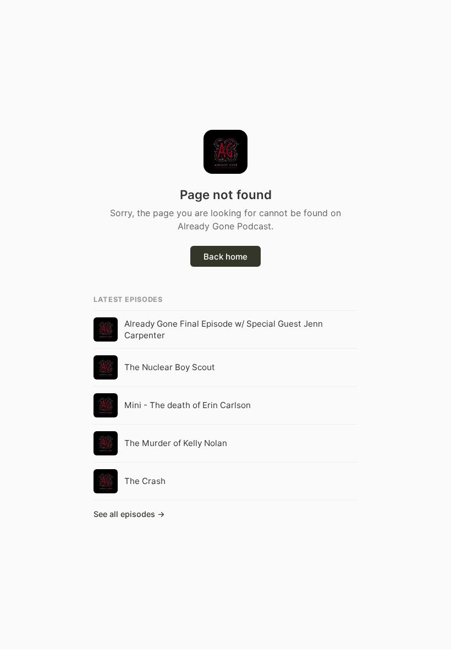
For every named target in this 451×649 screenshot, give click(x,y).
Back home (226, 256)
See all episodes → (129, 514)
